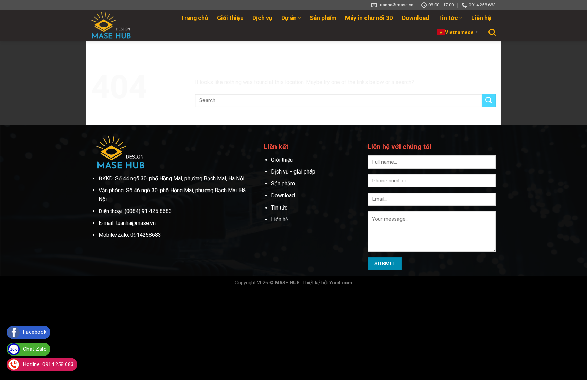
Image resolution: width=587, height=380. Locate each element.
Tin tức (448, 18)
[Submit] (489, 100)
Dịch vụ (262, 18)
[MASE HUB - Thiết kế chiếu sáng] (115, 25)
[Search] (492, 32)
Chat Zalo (35, 349)
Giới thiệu (230, 18)
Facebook (35, 332)
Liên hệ (481, 18)
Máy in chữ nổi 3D (369, 18)
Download (415, 18)
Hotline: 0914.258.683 (48, 364)
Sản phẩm (323, 18)
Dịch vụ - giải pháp (293, 171)
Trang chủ (194, 18)
